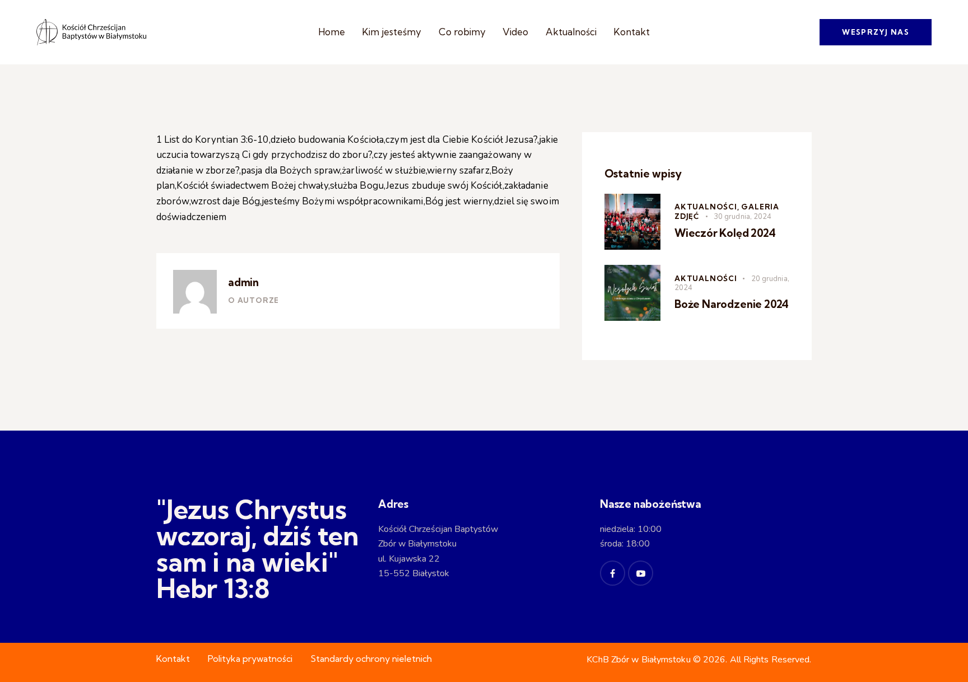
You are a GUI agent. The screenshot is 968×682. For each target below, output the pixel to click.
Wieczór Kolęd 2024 (725, 233)
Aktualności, (707, 206)
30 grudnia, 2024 (743, 217)
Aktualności (705, 278)
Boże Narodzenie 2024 (731, 304)
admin (243, 282)
